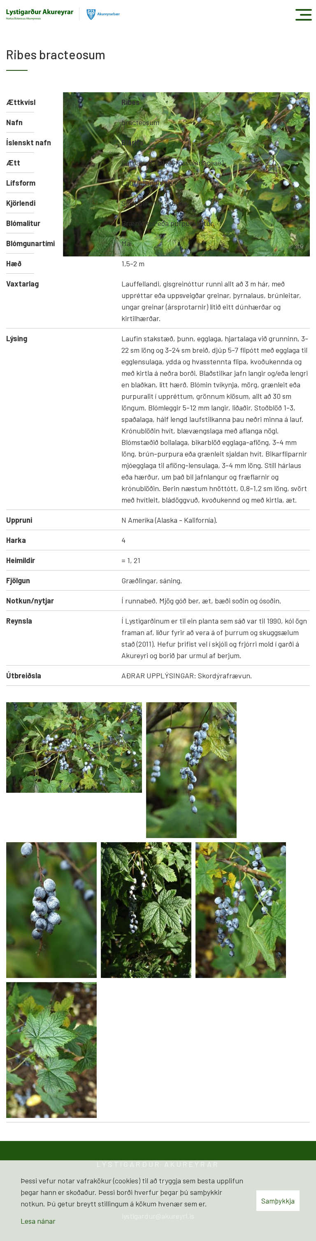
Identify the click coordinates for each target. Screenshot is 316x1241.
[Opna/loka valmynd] (303, 14)
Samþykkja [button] (278, 1201)
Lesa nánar (38, 1220)
